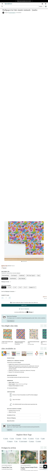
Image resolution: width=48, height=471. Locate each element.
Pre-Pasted (14, 275)
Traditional (21, 275)
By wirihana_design (31, 344)
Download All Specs (12, 388)
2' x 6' (20, 287)
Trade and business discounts (24, 1)
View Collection (10, 320)
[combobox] (41, 6)
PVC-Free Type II (31, 275)
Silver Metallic (22, 278)
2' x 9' (15, 287)
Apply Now (9, 429)
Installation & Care (24, 415)
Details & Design (24, 358)
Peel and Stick (5, 275)
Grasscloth (4, 278)
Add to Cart (24, 305)
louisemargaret (12, 12)
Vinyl (38, 275)
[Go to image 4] (23, 261)
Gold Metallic (13, 278)
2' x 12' (9, 287)
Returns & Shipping (24, 418)
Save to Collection (24, 309)
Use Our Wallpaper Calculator (8, 291)
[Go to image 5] (24, 261)
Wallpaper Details (6, 281)
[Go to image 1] (21, 261)
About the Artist (24, 421)
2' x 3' (25, 287)
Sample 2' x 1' (32, 287)
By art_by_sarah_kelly (44, 344)
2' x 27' (3, 287)
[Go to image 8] (26, 261)
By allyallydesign (17, 344)
